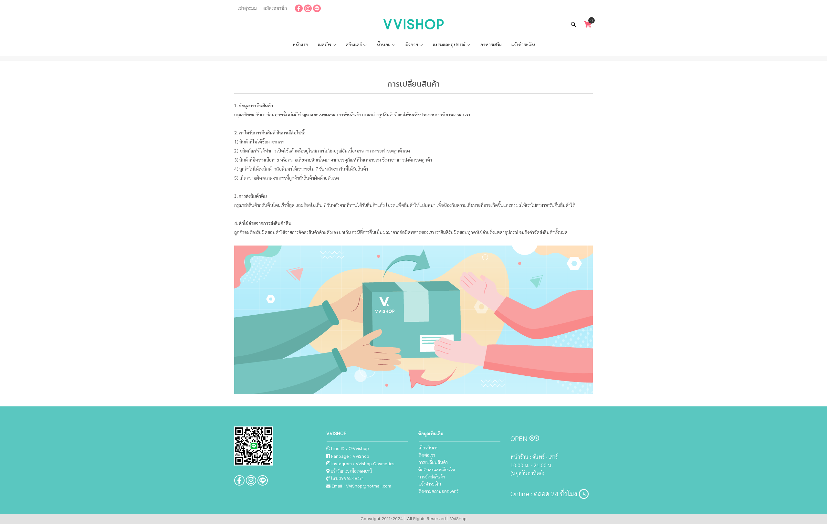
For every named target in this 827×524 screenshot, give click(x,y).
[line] (317, 8)
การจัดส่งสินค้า (431, 476)
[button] (573, 24)
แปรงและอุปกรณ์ (449, 44)
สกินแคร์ (354, 44)
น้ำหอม (384, 44)
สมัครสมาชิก (275, 8)
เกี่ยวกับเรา (428, 447)
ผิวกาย (412, 44)
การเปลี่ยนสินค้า (433, 462)
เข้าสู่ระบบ (247, 8)
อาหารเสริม (491, 44)
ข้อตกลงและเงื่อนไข (436, 469)
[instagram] (308, 8)
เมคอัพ (325, 44)
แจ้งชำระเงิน (523, 44)
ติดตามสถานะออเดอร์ (438, 491)
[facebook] (299, 8)
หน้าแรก (300, 44)
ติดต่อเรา (426, 455)
